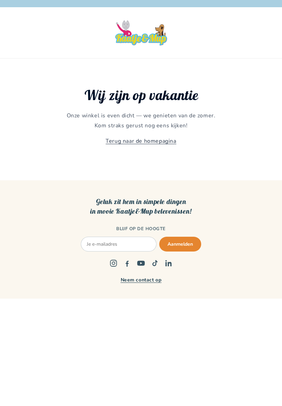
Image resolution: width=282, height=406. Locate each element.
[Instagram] (113, 263)
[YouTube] (141, 263)
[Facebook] (127, 263)
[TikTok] (155, 263)
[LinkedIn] (168, 263)
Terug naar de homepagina (141, 141)
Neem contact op (141, 280)
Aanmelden (180, 244)
